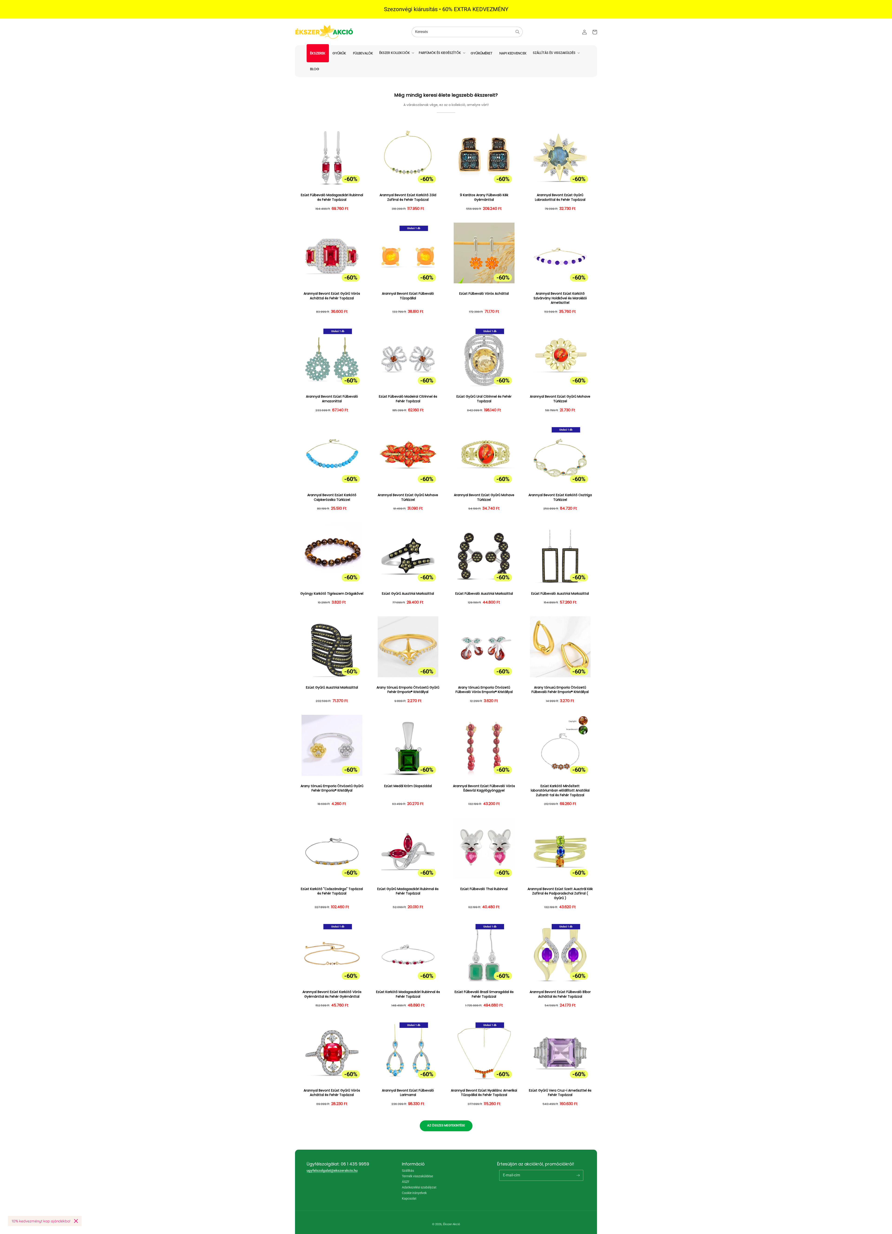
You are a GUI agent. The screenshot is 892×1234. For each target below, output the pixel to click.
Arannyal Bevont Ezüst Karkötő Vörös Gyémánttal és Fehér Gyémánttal (331, 994)
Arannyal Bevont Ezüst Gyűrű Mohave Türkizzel (560, 398)
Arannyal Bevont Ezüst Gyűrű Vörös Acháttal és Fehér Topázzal (332, 295)
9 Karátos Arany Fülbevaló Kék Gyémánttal (484, 197)
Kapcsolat (409, 1198)
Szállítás (408, 1170)
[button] (396, 52)
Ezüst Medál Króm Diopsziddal (408, 786)
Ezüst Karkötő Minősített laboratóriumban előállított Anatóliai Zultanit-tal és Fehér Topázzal (560, 790)
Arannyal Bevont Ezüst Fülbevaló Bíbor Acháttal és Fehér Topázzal (560, 994)
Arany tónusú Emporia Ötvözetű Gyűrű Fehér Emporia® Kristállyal (408, 689)
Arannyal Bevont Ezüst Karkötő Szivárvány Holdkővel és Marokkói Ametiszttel (560, 298)
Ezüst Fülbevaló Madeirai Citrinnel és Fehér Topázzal (408, 398)
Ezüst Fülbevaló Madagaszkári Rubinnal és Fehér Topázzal (332, 197)
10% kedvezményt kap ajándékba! (41, 1221)
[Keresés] (517, 32)
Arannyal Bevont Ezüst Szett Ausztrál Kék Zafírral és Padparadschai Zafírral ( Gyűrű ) (560, 893)
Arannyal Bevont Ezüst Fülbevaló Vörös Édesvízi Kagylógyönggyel (484, 788)
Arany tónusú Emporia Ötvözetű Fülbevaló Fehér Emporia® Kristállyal (560, 689)
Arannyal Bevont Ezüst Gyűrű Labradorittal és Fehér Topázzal (560, 197)
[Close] (76, 1221)
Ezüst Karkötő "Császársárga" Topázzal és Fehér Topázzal (332, 891)
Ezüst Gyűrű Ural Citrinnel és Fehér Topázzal (484, 398)
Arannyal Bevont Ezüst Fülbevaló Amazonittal (332, 398)
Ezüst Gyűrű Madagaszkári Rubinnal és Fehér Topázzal (408, 891)
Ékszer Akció (451, 1224)
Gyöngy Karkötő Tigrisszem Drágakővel (331, 593)
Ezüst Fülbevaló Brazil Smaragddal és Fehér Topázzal (484, 994)
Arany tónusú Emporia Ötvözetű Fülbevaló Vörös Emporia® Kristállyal (484, 689)
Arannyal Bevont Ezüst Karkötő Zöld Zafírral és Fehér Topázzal (408, 197)
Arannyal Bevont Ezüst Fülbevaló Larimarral (408, 1092)
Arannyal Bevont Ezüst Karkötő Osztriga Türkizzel (560, 497)
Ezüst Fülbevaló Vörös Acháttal (484, 293)
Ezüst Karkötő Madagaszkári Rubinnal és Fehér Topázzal (408, 994)
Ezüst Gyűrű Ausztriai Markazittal (408, 593)
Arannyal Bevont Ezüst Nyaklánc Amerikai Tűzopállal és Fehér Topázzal (484, 1092)
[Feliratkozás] (578, 1175)
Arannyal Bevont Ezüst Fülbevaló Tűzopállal (408, 295)
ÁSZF (406, 1182)
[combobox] (467, 32)
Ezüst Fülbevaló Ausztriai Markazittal (484, 593)
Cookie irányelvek (414, 1193)
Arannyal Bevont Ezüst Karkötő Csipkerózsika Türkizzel (331, 497)
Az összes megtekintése (446, 1125)
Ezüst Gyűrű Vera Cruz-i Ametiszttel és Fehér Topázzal (560, 1092)
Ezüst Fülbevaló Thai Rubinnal (484, 889)
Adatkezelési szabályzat (419, 1187)
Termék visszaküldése (417, 1176)
